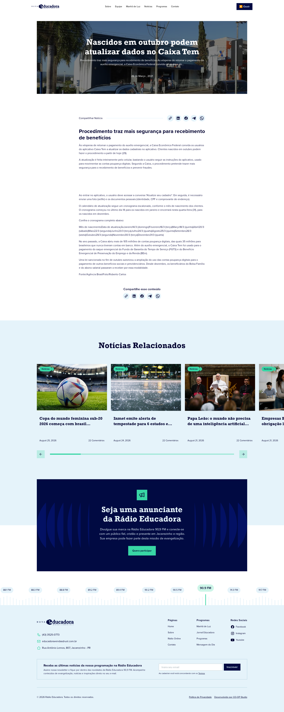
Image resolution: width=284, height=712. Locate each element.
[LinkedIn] (178, 118)
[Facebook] (186, 118)
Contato (175, 6)
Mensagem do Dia (206, 644)
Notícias (148, 6)
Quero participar (142, 551)
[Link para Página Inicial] (55, 7)
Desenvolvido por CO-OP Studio (230, 697)
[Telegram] (194, 118)
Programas (161, 6)
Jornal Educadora (205, 632)
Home (171, 626)
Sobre (108, 6)
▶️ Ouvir (244, 6)
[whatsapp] (202, 118)
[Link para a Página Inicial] (55, 622)
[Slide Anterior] (41, 454)
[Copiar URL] (170, 118)
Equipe (118, 6)
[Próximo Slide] (243, 454)
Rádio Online (174, 638)
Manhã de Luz (133, 6)
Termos (201, 673)
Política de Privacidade (200, 697)
